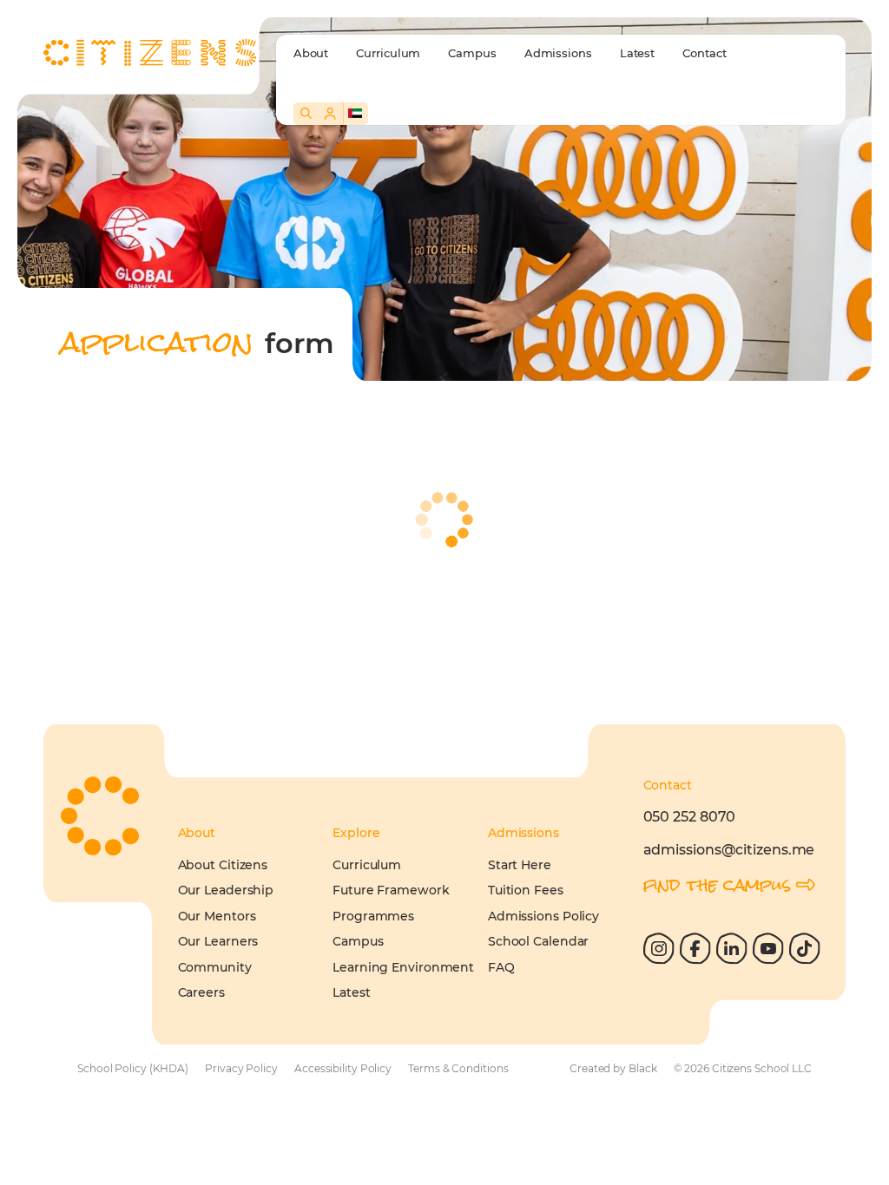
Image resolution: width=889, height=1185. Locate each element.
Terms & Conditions (458, 1068)
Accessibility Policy (343, 1068)
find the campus (717, 885)
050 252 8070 (689, 817)
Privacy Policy (241, 1068)
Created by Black (613, 1068)
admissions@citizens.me (729, 849)
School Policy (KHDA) (132, 1068)
